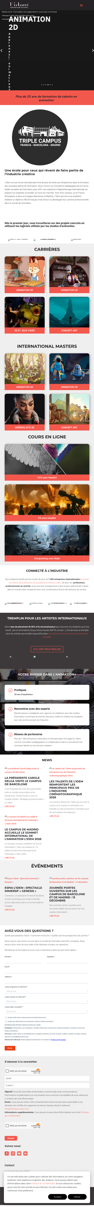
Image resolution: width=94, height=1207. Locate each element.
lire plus (9, 806)
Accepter (57, 1197)
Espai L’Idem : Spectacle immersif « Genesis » (23, 889)
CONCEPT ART (69, 330)
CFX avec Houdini (47, 477)
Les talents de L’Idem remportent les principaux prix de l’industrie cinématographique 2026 (66, 789)
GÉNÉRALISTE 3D (24, 427)
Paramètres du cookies (37, 1197)
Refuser (77, 1197)
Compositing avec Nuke (47, 558)
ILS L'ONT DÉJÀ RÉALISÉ (47, 649)
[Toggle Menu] (81, 5)
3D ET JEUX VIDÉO (24, 330)
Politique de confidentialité (43, 1183)
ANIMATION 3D (69, 290)
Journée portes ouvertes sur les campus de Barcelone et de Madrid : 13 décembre (67, 894)
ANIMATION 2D (24, 290)
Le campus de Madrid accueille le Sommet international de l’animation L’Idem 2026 (23, 834)
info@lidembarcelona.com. (17, 1109)
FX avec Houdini (47, 518)
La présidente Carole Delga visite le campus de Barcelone (23, 781)
